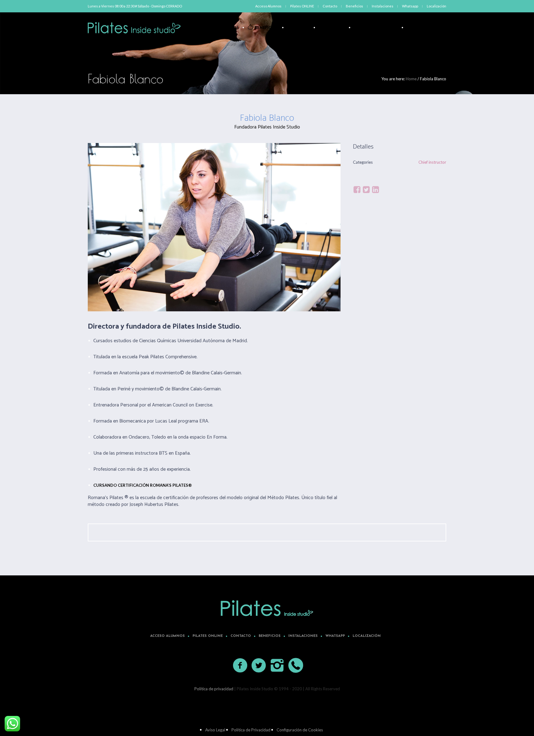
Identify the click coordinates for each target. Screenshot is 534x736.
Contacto (241, 636)
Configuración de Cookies (300, 729)
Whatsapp (335, 636)
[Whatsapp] (296, 665)
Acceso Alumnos (167, 636)
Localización (367, 636)
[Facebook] (357, 190)
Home (411, 78)
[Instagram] (277, 665)
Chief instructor (432, 162)
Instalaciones (303, 636)
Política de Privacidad (250, 729)
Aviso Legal (215, 729)
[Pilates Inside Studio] (267, 608)
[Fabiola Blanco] (214, 227)
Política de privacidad (213, 688)
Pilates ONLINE (208, 636)
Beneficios (270, 636)
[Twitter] (366, 190)
